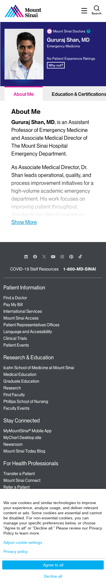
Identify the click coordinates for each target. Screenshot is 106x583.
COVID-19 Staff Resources (34, 269)
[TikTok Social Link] (80, 256)
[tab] (24, 93)
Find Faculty (14, 394)
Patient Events (16, 345)
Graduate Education (21, 381)
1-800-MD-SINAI (79, 269)
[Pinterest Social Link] (71, 256)
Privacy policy (15, 551)
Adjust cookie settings (22, 542)
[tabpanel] (53, 166)
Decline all (53, 576)
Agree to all (53, 565)
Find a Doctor (15, 297)
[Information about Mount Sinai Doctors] (88, 31)
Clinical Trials (15, 338)
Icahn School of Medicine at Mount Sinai (38, 367)
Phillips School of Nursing (25, 401)
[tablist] (53, 93)
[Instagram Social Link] (62, 256)
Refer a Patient (16, 487)
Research (12, 388)
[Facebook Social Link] (35, 256)
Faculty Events (16, 408)
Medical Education (19, 374)
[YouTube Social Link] (53, 256)
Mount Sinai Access (20, 318)
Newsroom (13, 444)
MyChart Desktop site (22, 437)
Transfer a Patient (19, 473)
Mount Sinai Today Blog (24, 451)
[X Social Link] (44, 256)
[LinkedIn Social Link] (26, 256)
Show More (24, 222)
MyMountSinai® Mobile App (27, 430)
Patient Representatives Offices (31, 324)
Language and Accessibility (27, 331)
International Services (22, 311)
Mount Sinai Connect (21, 480)
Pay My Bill (13, 304)
